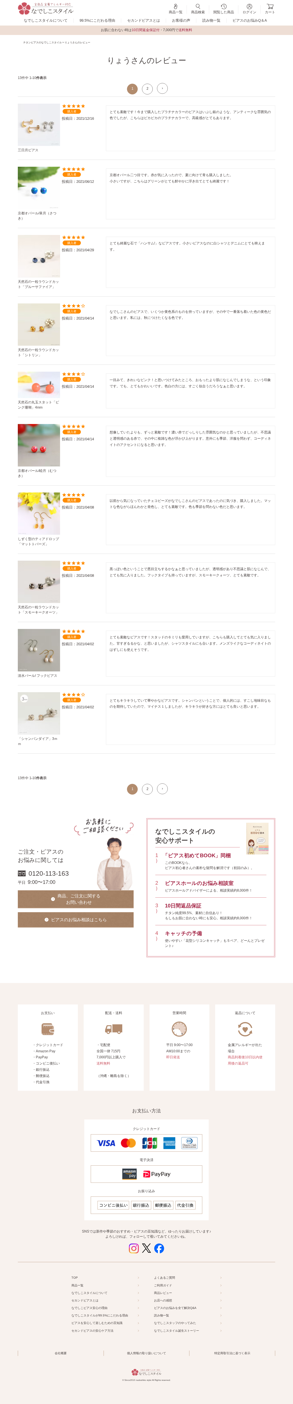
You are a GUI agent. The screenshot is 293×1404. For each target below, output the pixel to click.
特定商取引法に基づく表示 (232, 1353)
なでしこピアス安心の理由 (89, 1308)
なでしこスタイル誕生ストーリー (176, 1330)
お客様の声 (181, 20)
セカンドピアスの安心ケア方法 (92, 1330)
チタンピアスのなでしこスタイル (42, 42)
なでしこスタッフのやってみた (175, 1323)
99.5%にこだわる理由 (97, 20)
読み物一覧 (211, 20)
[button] (162, 88)
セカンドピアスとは (143, 20)
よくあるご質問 (164, 1277)
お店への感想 (163, 1300)
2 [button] (147, 88)
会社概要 (61, 1353)
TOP (74, 1277)
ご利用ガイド (163, 1285)
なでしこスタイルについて (46, 20)
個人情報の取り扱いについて (146, 1353)
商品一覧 (77, 1285)
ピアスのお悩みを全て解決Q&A (175, 1308)
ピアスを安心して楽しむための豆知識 (96, 1323)
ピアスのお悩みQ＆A (250, 20)
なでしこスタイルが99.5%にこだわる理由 (99, 1315)
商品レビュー (163, 1293)
